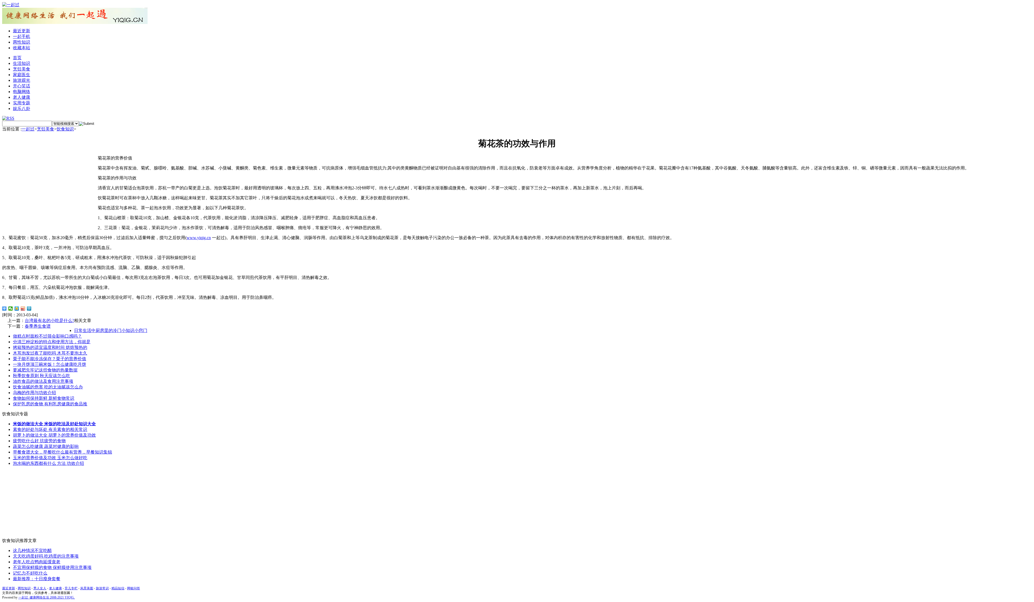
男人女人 (39, 588)
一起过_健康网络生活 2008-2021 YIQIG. (46, 597)
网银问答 (133, 588)
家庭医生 (21, 74)
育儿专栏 (71, 588)
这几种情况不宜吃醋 (32, 550)
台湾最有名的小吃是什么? (49, 320)
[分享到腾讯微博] (29, 308)
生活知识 (21, 63)
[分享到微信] (10, 308)
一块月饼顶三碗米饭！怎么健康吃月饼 (49, 364)
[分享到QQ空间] (17, 308)
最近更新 (21, 31)
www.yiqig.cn (199, 237)
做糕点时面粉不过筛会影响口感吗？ (47, 336)
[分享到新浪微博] (23, 308)
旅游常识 (102, 588)
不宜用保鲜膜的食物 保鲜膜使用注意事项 (52, 567)
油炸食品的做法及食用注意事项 (43, 381)
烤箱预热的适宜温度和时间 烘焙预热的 (50, 347)
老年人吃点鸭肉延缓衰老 (36, 561)
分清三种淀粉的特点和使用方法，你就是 (51, 341)
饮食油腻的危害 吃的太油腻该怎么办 (48, 387)
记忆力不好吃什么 (30, 573)
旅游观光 (21, 80)
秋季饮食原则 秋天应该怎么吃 (41, 375)
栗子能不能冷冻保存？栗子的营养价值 (49, 358)
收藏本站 (21, 47)
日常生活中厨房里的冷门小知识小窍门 (110, 330)
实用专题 (21, 103)
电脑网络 (21, 91)
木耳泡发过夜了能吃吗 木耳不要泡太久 (50, 353)
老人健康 (21, 97)
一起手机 (21, 36)
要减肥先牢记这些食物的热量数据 (45, 370)
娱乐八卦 (21, 108)
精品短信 (117, 588)
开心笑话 (21, 86)
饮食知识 (65, 129)
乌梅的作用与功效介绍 (34, 392)
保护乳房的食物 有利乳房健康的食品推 (50, 404)
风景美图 (86, 588)
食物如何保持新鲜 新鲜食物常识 (43, 398)
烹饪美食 (21, 69)
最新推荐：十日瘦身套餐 (36, 578)
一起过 (28, 129)
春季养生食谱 (38, 326)
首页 (17, 57)
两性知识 (21, 42)
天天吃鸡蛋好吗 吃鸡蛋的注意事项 (46, 556)
